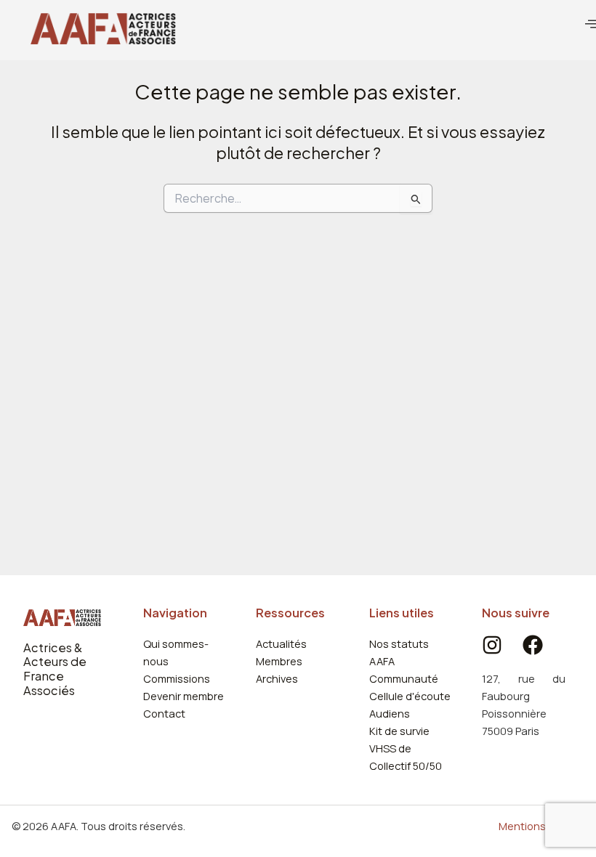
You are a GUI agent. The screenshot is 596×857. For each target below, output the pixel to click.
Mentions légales (541, 826)
